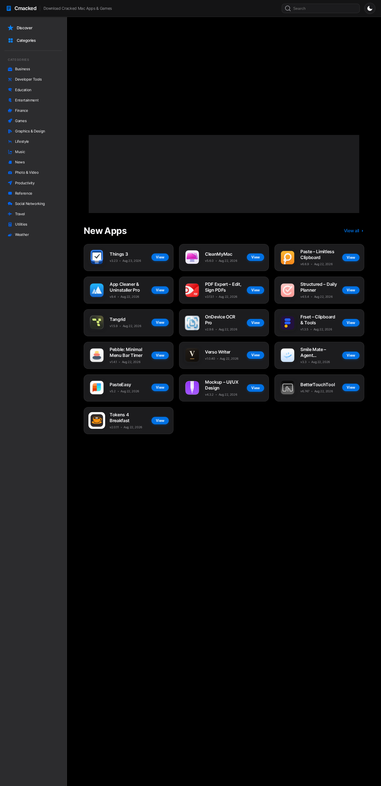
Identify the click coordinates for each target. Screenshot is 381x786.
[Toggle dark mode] (369, 8)
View (149, 97)
